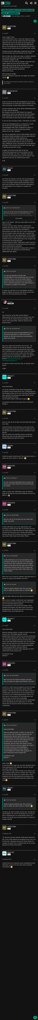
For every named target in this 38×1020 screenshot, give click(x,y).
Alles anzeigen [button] (18, 218)
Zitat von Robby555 (11, 556)
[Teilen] (35, 21)
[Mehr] (35, 33)
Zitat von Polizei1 (11, 271)
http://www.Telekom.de (14, 358)
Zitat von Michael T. (11, 478)
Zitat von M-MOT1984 (12, 515)
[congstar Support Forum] (6, 3)
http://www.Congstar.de (8, 360)
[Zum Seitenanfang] (35, 1017)
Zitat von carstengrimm (13, 208)
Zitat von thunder (11, 584)
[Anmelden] (31, 3)
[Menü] (35, 3)
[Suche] (26, 3)
